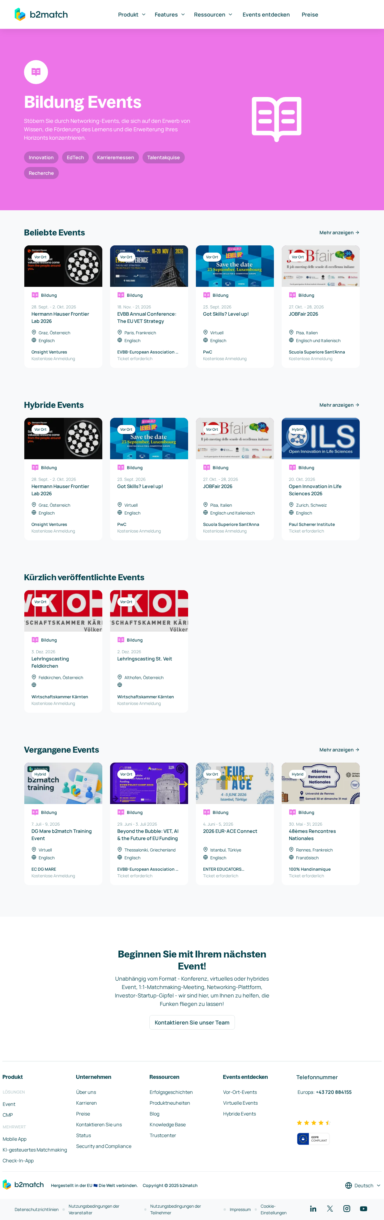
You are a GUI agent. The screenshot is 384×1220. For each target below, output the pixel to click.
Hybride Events (239, 1113)
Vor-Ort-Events (240, 1092)
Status (83, 1135)
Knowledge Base (168, 1124)
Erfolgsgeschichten (171, 1092)
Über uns (86, 1092)
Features (166, 14)
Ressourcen (209, 14)
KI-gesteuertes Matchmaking (35, 1149)
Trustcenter (163, 1135)
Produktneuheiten (170, 1103)
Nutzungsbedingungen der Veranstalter (94, 1209)
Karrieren (86, 1103)
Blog (154, 1113)
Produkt (128, 14)
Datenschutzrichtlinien (36, 1209)
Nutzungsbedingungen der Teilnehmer (175, 1209)
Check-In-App (18, 1160)
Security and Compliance (103, 1146)
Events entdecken (266, 14)
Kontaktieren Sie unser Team (192, 1022)
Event (9, 1104)
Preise (310, 14)
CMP (8, 1115)
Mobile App (14, 1139)
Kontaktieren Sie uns (99, 1124)
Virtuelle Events (240, 1103)
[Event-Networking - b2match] (41, 14)
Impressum (240, 1209)
